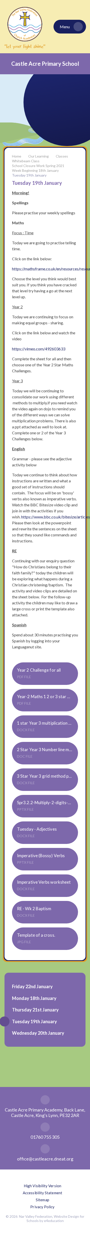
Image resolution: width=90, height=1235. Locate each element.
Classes (62, 156)
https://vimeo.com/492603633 (38, 348)
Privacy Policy (42, 1206)
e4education (54, 1220)
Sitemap (42, 1199)
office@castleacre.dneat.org (45, 1158)
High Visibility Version (42, 1185)
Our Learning (38, 156)
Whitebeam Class (26, 161)
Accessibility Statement (42, 1192)
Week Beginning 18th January (35, 170)
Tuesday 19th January (29, 175)
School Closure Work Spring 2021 (38, 166)
